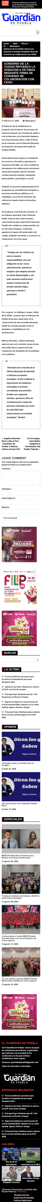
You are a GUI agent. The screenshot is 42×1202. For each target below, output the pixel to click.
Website (5, 507)
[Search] (37, 660)
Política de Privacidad (24, 1198)
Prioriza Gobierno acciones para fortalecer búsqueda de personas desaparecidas (24, 4)
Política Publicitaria (23, 1200)
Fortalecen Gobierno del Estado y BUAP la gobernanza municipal (20, 897)
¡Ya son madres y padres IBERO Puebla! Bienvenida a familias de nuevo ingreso (19, 980)
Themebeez (21, 1192)
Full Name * (7, 489)
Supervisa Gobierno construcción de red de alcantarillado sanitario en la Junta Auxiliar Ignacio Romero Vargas (20, 704)
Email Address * (9, 498)
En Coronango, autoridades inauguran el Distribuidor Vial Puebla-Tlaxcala (32, 443)
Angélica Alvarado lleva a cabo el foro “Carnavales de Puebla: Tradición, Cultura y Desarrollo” (11, 443)
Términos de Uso (21, 1195)
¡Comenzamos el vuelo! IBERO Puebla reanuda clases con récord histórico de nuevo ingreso (19, 938)
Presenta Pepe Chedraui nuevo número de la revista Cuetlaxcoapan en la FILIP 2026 (21, 715)
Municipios (30, 121)
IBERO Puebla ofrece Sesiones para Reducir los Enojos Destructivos (18, 857)
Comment (6, 469)
